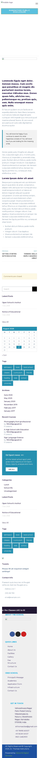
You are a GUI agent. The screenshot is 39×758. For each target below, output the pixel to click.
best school (28, 367)
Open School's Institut (11, 303)
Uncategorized (10, 491)
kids (15, 378)
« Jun (4, 355)
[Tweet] (31, 266)
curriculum (18, 373)
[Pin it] (33, 266)
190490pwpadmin (14, 424)
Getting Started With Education (9, 255)
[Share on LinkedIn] (35, 266)
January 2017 (9, 411)
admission (8, 367)
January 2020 (9, 401)
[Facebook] (12, 634)
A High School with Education (16, 430)
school (23, 378)
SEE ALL (11, 469)
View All (5, 322)
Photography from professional (17, 422)
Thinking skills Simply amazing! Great (30, 256)
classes (6, 373)
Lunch (6, 485)
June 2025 (8, 395)
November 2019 (10, 405)
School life (8, 488)
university (7, 383)
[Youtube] (23, 634)
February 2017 (10, 408)
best (17, 367)
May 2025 (8, 398)
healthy (7, 378)
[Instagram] (18, 634)
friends (29, 373)
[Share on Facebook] (28, 266)
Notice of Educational (11, 312)
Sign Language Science (13, 438)
